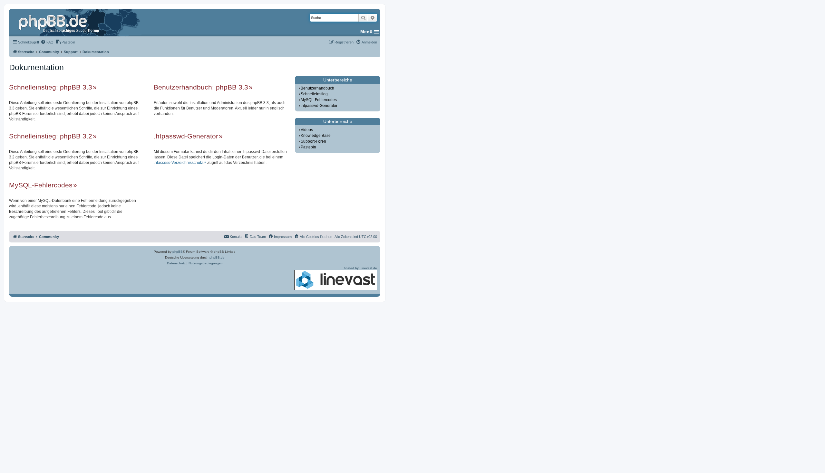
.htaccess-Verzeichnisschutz (178, 162)
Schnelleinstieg (314, 94)
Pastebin (308, 147)
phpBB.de (217, 257)
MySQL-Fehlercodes (41, 185)
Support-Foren (313, 141)
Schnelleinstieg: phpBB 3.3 (50, 87)
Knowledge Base (316, 135)
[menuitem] (47, 42)
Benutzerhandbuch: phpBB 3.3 (201, 87)
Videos (307, 130)
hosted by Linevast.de (360, 268)
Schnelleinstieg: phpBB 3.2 (50, 136)
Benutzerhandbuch (317, 88)
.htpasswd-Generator (186, 136)
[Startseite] (59, 22)
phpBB (177, 251)
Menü (366, 31)
